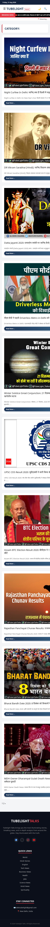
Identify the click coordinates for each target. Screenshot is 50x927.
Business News (25, 872)
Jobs (25, 879)
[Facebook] (16, 840)
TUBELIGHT (18, 9)
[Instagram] (28, 840)
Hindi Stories (25, 861)
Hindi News (25, 886)
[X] (22, 840)
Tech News (25, 868)
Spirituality (25, 890)
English (25, 864)
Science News (25, 882)
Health (25, 875)
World (25, 857)
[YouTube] (34, 840)
